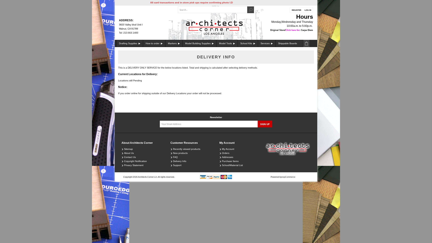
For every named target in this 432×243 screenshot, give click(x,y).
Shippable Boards (287, 43)
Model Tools (226, 43)
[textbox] (212, 9)
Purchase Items (230, 161)
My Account (228, 149)
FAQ (175, 157)
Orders (225, 153)
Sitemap (128, 149)
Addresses (227, 157)
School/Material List (232, 165)
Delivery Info (179, 161)
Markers (172, 43)
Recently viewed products (186, 149)
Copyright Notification (135, 161)
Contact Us (130, 157)
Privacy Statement (133, 165)
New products (180, 153)
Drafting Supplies (128, 43)
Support (177, 165)
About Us (129, 153)
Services (265, 43)
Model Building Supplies (198, 43)
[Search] (250, 9)
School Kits (246, 43)
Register (296, 10)
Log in (308, 10)
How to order (153, 43)
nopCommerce (288, 177)
